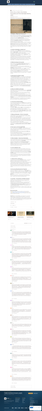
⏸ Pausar (34, 407)
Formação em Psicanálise (17, 398)
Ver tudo (33, 210)
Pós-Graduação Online (17, 399)
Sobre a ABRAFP (23, 398)
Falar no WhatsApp (30, 393)
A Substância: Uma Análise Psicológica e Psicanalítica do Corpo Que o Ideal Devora (21, 217)
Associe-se (23, 399)
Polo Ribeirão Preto (31, 404)
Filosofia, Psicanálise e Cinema (10, 6)
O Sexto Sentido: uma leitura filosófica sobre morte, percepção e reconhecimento (11, 217)
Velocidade (39, 407)
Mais (28, 6)
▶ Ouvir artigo (31, 407)
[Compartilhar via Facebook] (10, 205)
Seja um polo (23, 402)
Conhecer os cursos (35, 393)
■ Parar (36, 407)
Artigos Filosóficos (15, 6)
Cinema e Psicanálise (20, 6)
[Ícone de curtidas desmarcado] (12, 235)
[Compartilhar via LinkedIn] (13, 205)
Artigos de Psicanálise (25, 6)
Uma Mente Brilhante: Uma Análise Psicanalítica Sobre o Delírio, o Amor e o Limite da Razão (30, 217)
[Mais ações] (31, 10)
